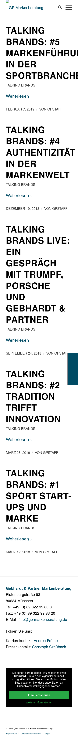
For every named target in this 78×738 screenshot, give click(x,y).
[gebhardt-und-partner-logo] (32, 7)
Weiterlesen (17, 96)
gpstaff (54, 109)
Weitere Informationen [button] (39, 702)
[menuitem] (58, 7)
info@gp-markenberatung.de (43, 619)
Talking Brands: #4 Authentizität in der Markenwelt (40, 152)
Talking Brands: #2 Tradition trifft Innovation (33, 396)
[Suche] (58, 7)
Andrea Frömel (46, 640)
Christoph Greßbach (49, 646)
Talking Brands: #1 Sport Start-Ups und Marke (38, 495)
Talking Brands (20, 85)
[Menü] (67, 7)
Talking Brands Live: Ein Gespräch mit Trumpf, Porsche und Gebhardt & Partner (38, 274)
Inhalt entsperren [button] (39, 695)
